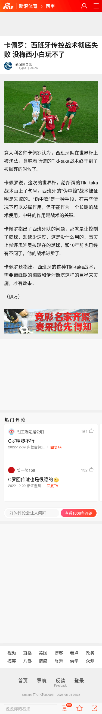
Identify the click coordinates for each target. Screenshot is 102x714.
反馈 (60, 680)
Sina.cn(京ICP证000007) (38, 694)
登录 (79, 680)
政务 (90, 653)
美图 (43, 653)
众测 (90, 661)
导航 (42, 680)
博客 (58, 653)
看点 (74, 653)
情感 (43, 661)
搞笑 (11, 661)
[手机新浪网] (8, 6)
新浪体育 (28, 5)
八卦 (27, 661)
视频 (11, 653)
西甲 (50, 5)
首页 (23, 680)
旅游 (58, 661)
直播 (27, 653)
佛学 (74, 661)
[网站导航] (96, 6)
